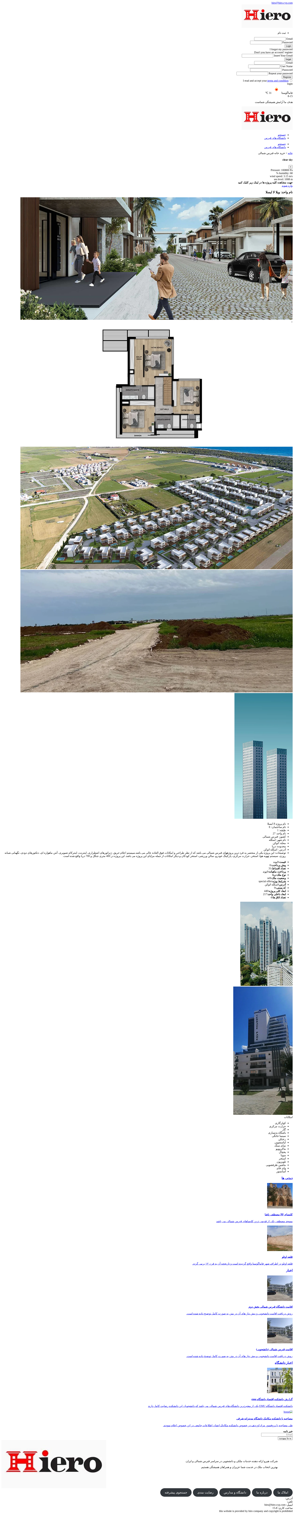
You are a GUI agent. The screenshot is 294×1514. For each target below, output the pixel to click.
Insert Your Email (283, 55)
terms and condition (278, 80)
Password (287, 42)
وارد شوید (287, 185)
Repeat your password (281, 73)
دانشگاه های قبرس (275, 138)
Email (289, 38)
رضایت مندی (205, 1492)
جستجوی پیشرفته (176, 1492)
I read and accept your (266, 80)
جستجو (282, 134)
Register (287, 77)
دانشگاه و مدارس (235, 1492)
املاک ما (283, 1492)
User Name (286, 66)
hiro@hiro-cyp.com (282, 2)
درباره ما (261, 1492)
